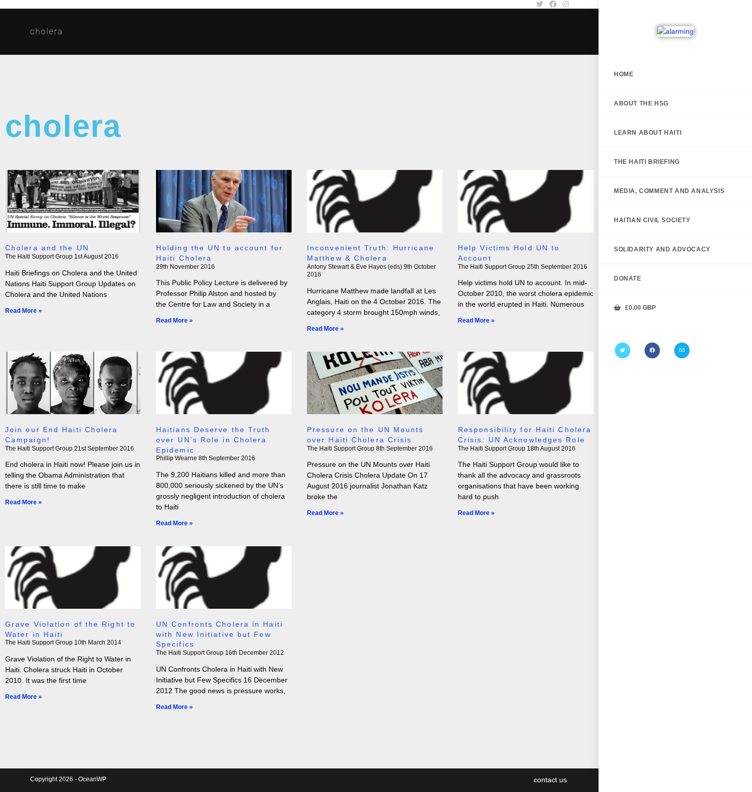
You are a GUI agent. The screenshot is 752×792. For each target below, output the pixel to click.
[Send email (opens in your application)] (682, 350)
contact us (550, 780)
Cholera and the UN (47, 248)
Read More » (23, 310)
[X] (622, 350)
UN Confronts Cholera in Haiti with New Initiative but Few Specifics (219, 634)
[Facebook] (652, 350)
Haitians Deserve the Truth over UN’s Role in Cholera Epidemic (213, 439)
